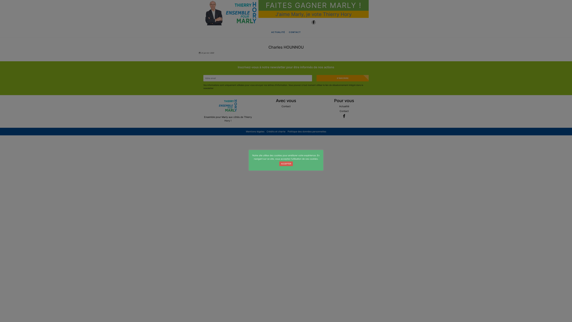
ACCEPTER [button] (286, 163)
